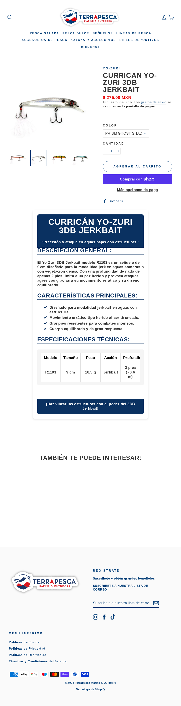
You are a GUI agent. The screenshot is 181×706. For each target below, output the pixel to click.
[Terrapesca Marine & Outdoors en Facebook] (104, 617)
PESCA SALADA (44, 33)
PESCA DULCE (75, 33)
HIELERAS (90, 46)
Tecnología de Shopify (90, 689)
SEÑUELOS (103, 33)
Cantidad (113, 143)
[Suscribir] (156, 603)
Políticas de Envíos (24, 642)
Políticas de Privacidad (27, 648)
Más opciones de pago (137, 190)
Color (110, 125)
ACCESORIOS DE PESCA (44, 40)
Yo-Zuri (112, 68)
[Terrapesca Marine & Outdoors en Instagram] (95, 617)
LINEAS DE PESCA (133, 33)
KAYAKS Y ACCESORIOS (93, 40)
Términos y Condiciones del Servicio (38, 661)
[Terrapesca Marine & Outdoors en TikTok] (112, 617)
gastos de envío (153, 102)
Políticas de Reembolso (27, 655)
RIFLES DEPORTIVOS (139, 40)
